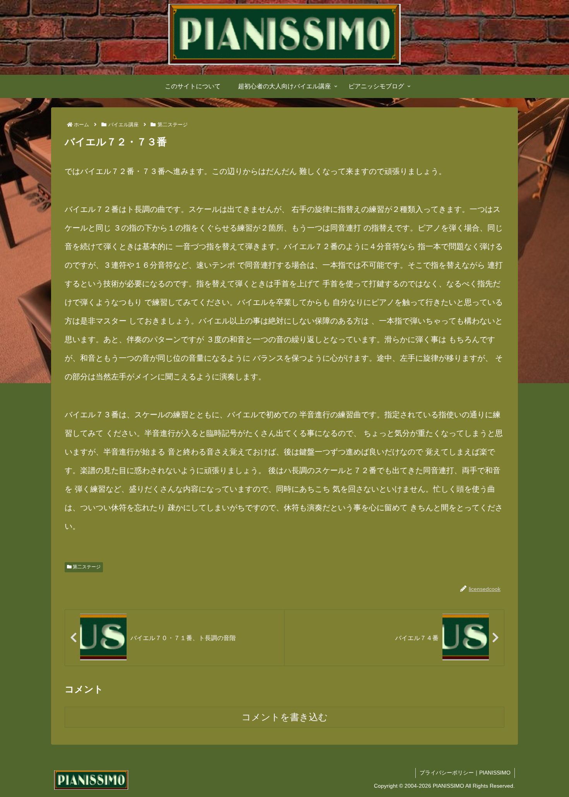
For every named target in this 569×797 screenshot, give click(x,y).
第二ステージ (86, 567)
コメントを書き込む (285, 717)
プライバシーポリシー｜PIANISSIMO (465, 772)
